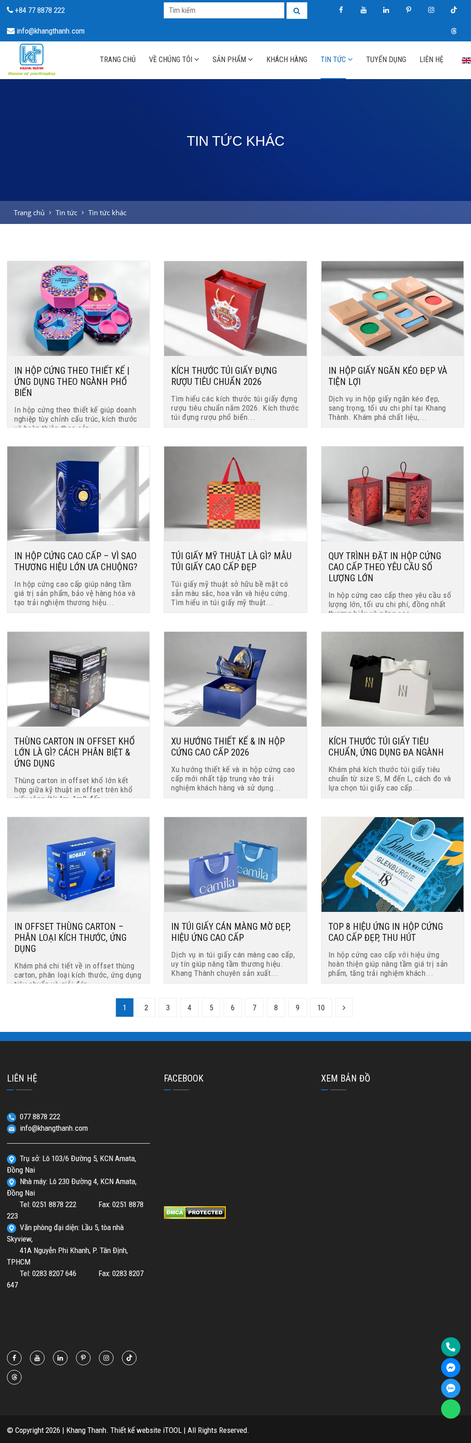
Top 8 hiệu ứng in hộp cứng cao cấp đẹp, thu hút (385, 932)
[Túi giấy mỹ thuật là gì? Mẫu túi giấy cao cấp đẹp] (235, 493)
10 (321, 1007)
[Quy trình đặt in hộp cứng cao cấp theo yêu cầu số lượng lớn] (393, 493)
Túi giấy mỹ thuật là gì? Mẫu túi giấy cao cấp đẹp (231, 561)
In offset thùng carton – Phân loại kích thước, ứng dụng (70, 937)
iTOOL (172, 1430)
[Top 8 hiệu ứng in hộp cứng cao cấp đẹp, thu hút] (393, 863)
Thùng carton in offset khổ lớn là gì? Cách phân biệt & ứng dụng (74, 752)
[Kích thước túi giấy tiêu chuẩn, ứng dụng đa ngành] (393, 678)
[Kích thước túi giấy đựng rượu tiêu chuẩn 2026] (235, 307)
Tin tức (66, 212)
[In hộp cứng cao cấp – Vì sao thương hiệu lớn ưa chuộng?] (78, 493)
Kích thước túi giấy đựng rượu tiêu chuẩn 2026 (224, 376)
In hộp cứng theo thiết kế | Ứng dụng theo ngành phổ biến (71, 381)
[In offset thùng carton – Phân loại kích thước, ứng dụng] (78, 863)
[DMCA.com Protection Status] (195, 1211)
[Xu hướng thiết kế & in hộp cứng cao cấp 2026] (235, 678)
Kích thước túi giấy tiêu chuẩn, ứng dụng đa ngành (386, 747)
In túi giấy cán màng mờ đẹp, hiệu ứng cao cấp (231, 932)
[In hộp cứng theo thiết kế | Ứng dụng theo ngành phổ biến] (78, 307)
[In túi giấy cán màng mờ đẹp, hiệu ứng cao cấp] (235, 863)
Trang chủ (29, 212)
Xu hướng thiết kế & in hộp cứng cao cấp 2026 (228, 747)
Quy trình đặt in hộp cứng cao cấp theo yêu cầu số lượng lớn (384, 567)
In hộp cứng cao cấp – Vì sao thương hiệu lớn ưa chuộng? (76, 561)
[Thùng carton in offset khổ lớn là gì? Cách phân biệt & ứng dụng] (78, 678)
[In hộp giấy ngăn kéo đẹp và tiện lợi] (393, 307)
